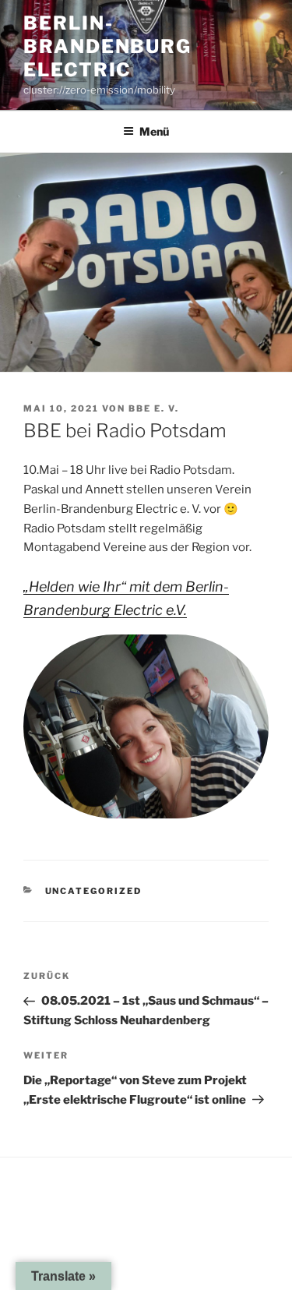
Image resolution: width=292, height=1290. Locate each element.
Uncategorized (93, 890)
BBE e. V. (153, 408)
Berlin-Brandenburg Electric (107, 46)
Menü (154, 131)
